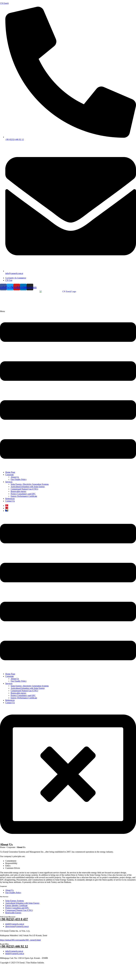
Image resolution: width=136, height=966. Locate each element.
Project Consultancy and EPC (23, 494)
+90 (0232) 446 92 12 (14, 946)
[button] (68, 389)
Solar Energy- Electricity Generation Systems (30, 484)
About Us (15, 477)
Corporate (9, 474)
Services (8, 482)
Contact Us (10, 501)
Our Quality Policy (19, 479)
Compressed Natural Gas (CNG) (24, 489)
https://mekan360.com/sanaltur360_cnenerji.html (20, 940)
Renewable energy (18, 491)
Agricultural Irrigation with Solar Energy (28, 486)
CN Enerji (4, 3)
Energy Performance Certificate (24, 496)
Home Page (10, 472)
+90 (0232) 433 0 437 (14, 919)
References (10, 498)
